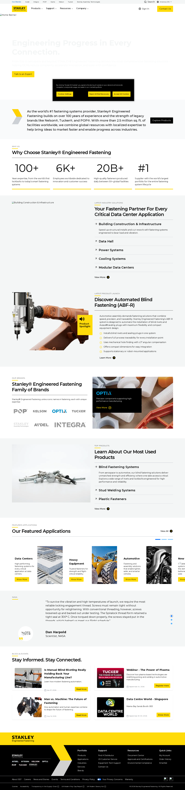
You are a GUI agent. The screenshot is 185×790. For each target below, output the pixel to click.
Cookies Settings (65, 94)
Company (81, 8)
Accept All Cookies (121, 94)
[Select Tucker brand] (79, 411)
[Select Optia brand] (59, 411)
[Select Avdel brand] (41, 425)
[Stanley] (19, 9)
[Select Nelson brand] (40, 411)
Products (36, 8)
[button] (27, 2)
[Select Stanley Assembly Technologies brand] (21, 425)
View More (100, 277)
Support (50, 8)
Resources (65, 8)
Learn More (105, 358)
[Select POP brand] (20, 411)
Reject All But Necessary (99, 94)
